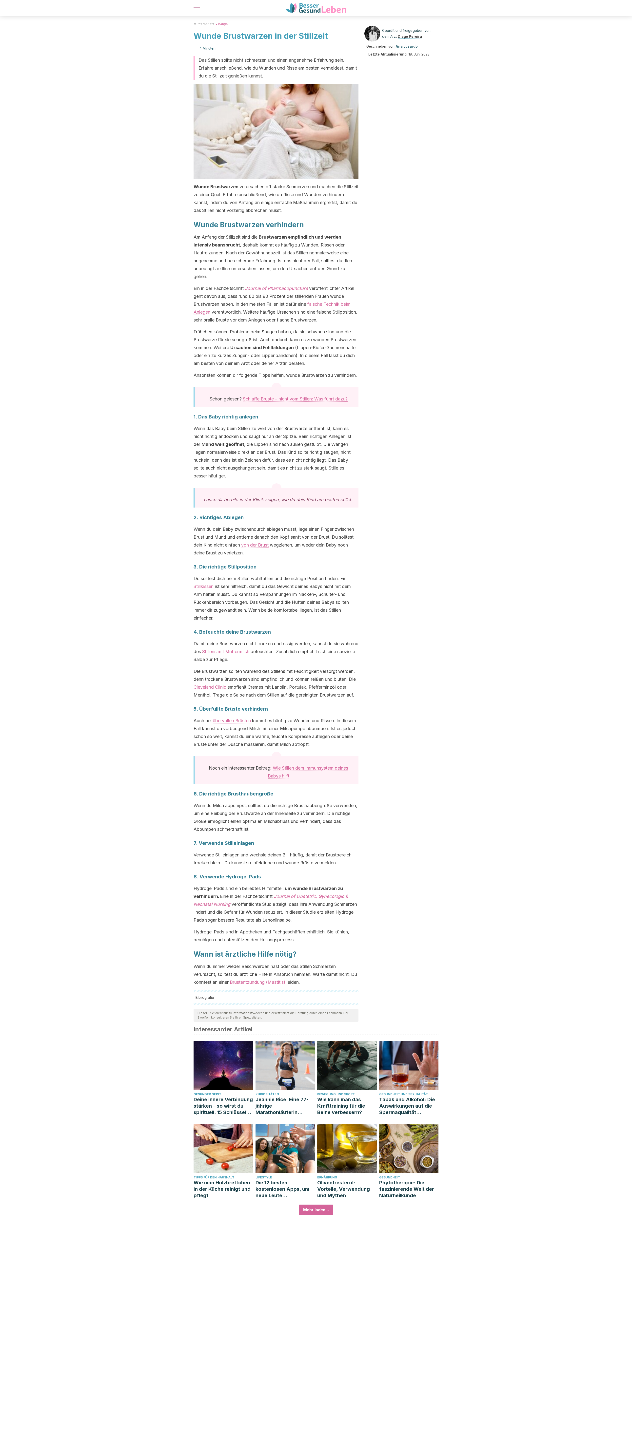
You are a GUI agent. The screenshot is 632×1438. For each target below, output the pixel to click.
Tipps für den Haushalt (214, 1177)
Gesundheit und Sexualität (403, 1094)
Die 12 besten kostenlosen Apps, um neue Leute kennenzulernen (282, 1189)
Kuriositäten (267, 1094)
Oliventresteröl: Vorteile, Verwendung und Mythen (343, 1189)
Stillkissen (204, 586)
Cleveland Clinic (210, 687)
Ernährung (327, 1177)
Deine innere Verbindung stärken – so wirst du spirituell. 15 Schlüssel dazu (223, 1106)
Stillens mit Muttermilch (225, 651)
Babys (223, 24)
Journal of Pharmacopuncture (276, 288)
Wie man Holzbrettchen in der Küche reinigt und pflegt (222, 1189)
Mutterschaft (204, 24)
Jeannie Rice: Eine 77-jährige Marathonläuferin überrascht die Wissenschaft (282, 1106)
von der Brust (255, 545)
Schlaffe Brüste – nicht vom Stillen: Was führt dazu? (295, 398)
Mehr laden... (316, 1209)
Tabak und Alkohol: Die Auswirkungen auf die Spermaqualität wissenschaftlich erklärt (408, 1106)
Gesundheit (389, 1177)
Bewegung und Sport (336, 1094)
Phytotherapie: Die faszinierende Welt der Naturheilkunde (406, 1189)
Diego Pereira (410, 36)
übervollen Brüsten (232, 720)
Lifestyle (264, 1177)
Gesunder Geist (207, 1094)
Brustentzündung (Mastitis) (257, 982)
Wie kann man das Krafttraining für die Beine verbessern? (341, 1106)
